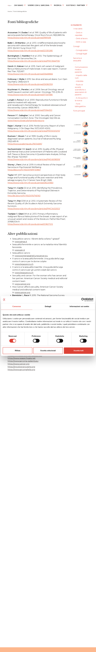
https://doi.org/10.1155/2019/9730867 (24, 170)
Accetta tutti (78, 351)
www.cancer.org (22, 284)
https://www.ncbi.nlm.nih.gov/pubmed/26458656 (30, 74)
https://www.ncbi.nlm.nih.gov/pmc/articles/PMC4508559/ (34, 159)
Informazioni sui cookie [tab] (79, 306)
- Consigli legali (81, 54)
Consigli (76, 46)
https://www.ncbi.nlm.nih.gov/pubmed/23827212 (30, 224)
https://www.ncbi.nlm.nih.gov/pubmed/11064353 (30, 110)
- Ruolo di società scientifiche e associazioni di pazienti (80, 90)
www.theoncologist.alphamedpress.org (26, 120)
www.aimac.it (21, 242)
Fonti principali (79, 111)
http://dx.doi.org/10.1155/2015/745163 (24, 196)
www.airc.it (20, 250)
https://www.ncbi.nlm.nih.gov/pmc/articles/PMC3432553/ (34, 209)
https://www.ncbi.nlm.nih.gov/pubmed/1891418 (29, 38)
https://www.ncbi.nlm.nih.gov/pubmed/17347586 (30, 95)
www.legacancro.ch (24, 264)
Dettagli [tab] (48, 306)
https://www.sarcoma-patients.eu (23, 361)
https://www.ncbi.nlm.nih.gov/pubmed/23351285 (30, 51)
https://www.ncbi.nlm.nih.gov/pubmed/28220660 (30, 183)
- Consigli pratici (81, 50)
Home (10, 11)
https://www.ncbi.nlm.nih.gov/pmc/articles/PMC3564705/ (34, 61)
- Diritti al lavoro (81, 38)
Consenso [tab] (16, 306)
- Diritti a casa (80, 42)
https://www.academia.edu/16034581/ (25, 144)
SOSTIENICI (71, 5)
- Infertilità (79, 81)
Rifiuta (17, 351)
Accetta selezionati (48, 351)
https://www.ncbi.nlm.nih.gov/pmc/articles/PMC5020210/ (34, 131)
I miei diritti (77, 29)
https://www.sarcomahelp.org (21, 370)
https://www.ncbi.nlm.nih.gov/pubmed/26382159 (30, 84)
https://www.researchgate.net (21, 358)
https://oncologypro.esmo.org (21, 367)
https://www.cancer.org (18, 364)
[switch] (36, 341)
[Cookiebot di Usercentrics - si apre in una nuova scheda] (83, 299)
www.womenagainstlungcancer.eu (31, 256)
